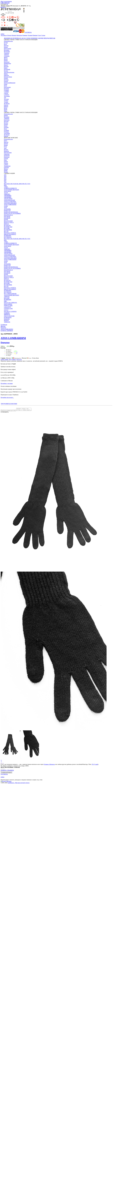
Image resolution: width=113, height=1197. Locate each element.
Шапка (6, 169)
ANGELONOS (8, 198)
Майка (6, 74)
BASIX (6, 219)
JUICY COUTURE (9, 316)
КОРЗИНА (16, 5)
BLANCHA (7, 225)
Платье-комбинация (9, 82)
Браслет (6, 142)
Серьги (6, 164)
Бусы (5, 146)
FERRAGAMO (8, 305)
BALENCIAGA (8, 215)
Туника (6, 100)
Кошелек (6, 151)
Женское (3, 326)
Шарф (5, 170)
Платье (6, 81)
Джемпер (6, 53)
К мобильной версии (6, 772)
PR (23, 183)
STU (25, 183)
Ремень (6, 163)
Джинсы (6, 54)
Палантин (7, 155)
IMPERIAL (7, 314)
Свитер (6, 93)
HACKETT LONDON (10, 311)
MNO (20, 183)
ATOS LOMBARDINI (10, 204)
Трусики (6, 99)
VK (93, 764)
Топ (5, 97)
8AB (8, 183)
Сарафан (6, 91)
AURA (6, 206)
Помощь (35, 35)
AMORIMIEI (7, 195)
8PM (5, 185)
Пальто (6, 78)
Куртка (6, 71)
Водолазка (7, 51)
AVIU (5, 207)
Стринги (6, 94)
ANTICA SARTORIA (10, 201)
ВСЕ (5, 183)
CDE (11, 183)
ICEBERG (7, 313)
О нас (39, 35)
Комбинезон (7, 63)
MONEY (6, 320)
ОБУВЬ (12, 39)
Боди (5, 44)
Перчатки (6, 157)
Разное (6, 161)
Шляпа (6, 172)
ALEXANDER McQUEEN (11, 189)
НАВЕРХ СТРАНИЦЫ (7, 770)
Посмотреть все (8, 41)
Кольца (6, 149)
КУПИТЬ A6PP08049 (7, 330)
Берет (5, 140)
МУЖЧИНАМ (17, 38)
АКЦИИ (12, 173)
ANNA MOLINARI (9, 200)
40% (5, 178)
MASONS (7, 319)
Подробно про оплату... (7, 397)
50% (5, 179)
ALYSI (6, 192)
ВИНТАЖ (52, 38)
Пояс (5, 160)
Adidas (6, 186)
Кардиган (6, 62)
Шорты (6, 106)
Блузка (6, 42)
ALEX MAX (7, 191)
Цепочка (6, 167)
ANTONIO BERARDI (10, 203)
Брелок (6, 143)
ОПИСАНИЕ (4, 359)
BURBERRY (7, 235)
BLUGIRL (7, 228)
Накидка (6, 75)
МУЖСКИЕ (14, 137)
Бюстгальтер (7, 48)
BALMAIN (7, 216)
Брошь (6, 145)
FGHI (14, 183)
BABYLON (7, 210)
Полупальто (7, 87)
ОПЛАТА (19, 359)
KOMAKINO (7, 317)
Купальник (7, 69)
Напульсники (8, 152)
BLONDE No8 (8, 227)
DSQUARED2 (8, 304)
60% (5, 180)
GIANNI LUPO (8, 308)
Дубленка (6, 56)
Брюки (6, 47)
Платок (6, 158)
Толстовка (7, 96)
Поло (5, 85)
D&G (5, 301)
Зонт (5, 148)
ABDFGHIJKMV (12, 293)
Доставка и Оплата (6, 35)
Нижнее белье (8, 76)
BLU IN (6, 231)
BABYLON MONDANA (11, 212)
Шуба (5, 108)
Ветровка (6, 50)
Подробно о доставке (7, 383)
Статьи (43, 35)
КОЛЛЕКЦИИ (33, 39)
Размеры (25, 35)
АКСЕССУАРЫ (25, 38)
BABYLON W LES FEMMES (12, 213)
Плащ (5, 84)
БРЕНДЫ (46, 38)
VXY (28, 183)
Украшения (7, 166)
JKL (17, 183)
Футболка (7, 103)
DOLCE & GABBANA (10, 302)
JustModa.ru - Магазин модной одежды (18, 782)
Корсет (6, 65)
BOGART (7, 298)
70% (5, 182)
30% (5, 176)
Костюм (6, 66)
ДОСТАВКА (12, 359)
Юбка (5, 111)
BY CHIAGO (7, 237)
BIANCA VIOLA (9, 222)
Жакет (6, 57)
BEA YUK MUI (8, 221)
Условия (30, 35)
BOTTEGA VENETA (10, 232)
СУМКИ (17, 39)
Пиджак (6, 79)
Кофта (5, 68)
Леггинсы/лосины (9, 72)
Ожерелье (7, 154)
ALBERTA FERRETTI (10, 188)
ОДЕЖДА (7, 39)
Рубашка (6, 90)
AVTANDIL (7, 209)
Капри (6, 60)
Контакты (19, 35)
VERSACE (7, 322)
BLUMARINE (8, 230)
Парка (5, 126)
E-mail (96, 764)
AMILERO (7, 194)
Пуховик (6, 88)
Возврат (14, 35)
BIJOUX (6, 224)
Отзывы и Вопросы (49, 764)
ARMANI (6, 296)
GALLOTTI (7, 307)
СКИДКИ (40, 38)
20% (5, 175)
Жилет (6, 59)
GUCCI (6, 310)
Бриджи (6, 45)
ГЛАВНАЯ (4, 324)
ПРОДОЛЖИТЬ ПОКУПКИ (9, 403)
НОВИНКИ (34, 38)
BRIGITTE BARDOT (10, 234)
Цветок (6, 105)
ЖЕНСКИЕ (7, 137)
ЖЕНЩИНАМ (8, 38)
